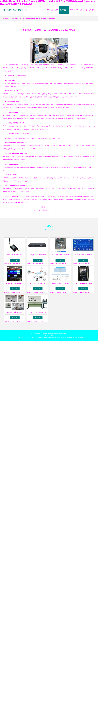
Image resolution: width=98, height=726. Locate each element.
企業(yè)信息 (83, 10)
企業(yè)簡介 (54, 10)
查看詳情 (14, 260)
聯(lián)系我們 (74, 10)
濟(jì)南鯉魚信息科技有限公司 (15, 10)
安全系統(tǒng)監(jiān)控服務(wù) (35, 337)
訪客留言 (91, 10)
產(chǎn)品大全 (64, 10)
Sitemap (84, 337)
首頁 (48, 10)
